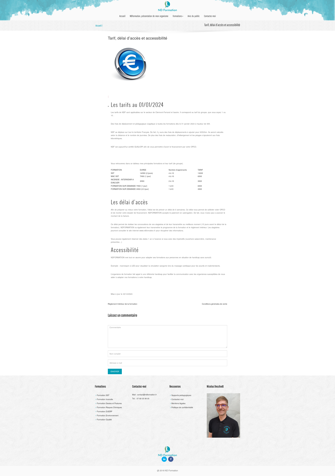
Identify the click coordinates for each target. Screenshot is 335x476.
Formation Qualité (104, 419)
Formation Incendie (105, 399)
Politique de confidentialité (182, 407)
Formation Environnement (107, 415)
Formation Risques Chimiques (109, 407)
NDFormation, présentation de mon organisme (149, 15)
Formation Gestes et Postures (109, 403)
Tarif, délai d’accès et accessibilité (137, 38)
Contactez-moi (210, 15)
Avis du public (194, 15)
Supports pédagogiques (181, 395)
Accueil (122, 15)
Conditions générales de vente (214, 304)
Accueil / (99, 25)
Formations (177, 15)
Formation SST (103, 395)
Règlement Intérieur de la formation (122, 304)
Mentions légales (178, 403)
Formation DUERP (104, 411)
